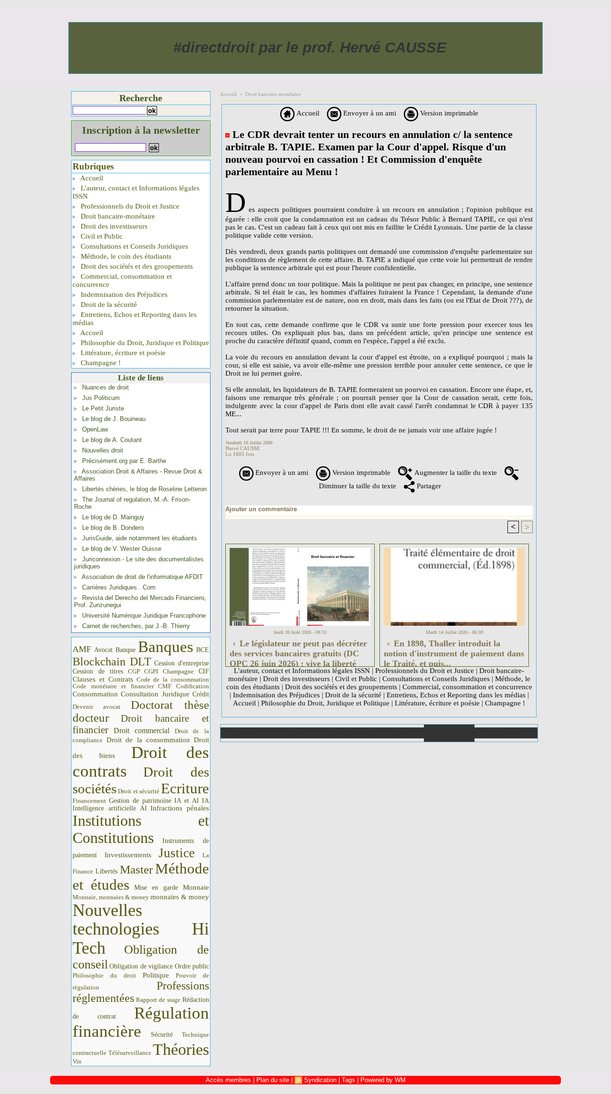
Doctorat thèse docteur (141, 711)
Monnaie (196, 887)
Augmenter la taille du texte (454, 472)
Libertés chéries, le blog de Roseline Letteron (144, 489)
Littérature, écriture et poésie (122, 353)
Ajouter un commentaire (261, 509)
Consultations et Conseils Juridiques (133, 246)
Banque (126, 649)
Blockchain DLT (112, 661)
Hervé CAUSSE (242, 448)
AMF (82, 649)
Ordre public (192, 966)
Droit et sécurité (138, 791)
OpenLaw (95, 429)
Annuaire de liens (448, 733)
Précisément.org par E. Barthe (124, 460)
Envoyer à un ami (368, 113)
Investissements (128, 855)
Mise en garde (156, 887)
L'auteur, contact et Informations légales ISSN (136, 192)
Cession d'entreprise (181, 663)
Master (136, 869)
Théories (181, 1049)
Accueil (91, 178)
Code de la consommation (173, 679)
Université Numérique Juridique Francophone (144, 615)
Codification (192, 686)
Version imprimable (448, 113)
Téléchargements (347, 732)
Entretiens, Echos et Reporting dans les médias (135, 318)
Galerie (296, 732)
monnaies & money (179, 897)
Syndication (320, 1079)
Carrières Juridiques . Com (119, 587)
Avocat (103, 649)
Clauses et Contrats (103, 679)
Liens (398, 732)
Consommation (95, 694)
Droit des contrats (141, 761)
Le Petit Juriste (103, 408)
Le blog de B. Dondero (113, 527)
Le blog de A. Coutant (112, 439)
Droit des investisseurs (113, 226)
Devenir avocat (96, 707)
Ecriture (185, 788)
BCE (202, 649)
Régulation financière (141, 1022)
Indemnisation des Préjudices (123, 294)
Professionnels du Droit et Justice (129, 206)
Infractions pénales (179, 808)
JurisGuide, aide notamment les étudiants (139, 538)
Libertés (106, 871)
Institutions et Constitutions (141, 829)
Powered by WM (383, 1079)
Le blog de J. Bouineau (114, 418)
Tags (348, 1079)
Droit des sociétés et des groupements (136, 266)
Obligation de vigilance (141, 966)
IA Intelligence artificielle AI (141, 804)
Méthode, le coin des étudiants (125, 256)
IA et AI (186, 800)
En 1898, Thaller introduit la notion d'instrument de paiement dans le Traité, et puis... (454, 651)
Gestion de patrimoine (140, 800)
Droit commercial (142, 730)
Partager (428, 486)
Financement (89, 801)
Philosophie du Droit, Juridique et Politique (144, 343)
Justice (176, 853)
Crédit (200, 694)
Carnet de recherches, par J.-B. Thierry (136, 626)
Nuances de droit (105, 387)
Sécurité (162, 1034)
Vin (77, 1061)
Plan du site (505, 732)
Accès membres (228, 1079)
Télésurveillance (129, 1052)
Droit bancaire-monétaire (117, 216)
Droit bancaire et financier (141, 724)
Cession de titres (98, 671)
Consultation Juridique (155, 694)
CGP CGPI (143, 671)
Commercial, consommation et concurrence (122, 280)
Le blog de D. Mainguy (113, 517)
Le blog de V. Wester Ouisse (121, 548)
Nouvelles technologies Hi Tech (141, 929)
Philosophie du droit (104, 975)
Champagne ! (100, 363)
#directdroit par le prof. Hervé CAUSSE (309, 47)
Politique (156, 975)
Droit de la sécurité (108, 304)
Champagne (178, 671)
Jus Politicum (101, 397)
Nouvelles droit (102, 450)
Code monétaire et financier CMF (122, 686)
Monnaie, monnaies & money (111, 897)
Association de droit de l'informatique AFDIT (142, 576)
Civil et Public (101, 236)
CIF (204, 671)
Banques (165, 646)
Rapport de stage (158, 1000)
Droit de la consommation (148, 740)
